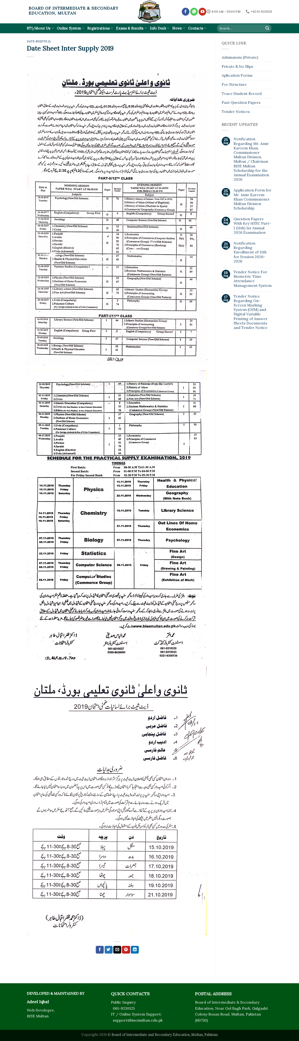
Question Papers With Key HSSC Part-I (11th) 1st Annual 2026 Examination (252, 226)
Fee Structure (234, 84)
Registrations (98, 28)
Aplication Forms (237, 75)
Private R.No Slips (237, 66)
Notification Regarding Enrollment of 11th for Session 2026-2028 (250, 252)
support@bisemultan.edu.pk (138, 1020)
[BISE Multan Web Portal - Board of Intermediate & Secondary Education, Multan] (149, 11)
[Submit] (267, 28)
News (177, 28)
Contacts (195, 28)
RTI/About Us (38, 28)
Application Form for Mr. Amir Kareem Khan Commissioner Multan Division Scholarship (252, 199)
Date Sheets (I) (38, 41)
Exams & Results (129, 28)
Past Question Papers (241, 102)
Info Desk (158, 28)
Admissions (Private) (240, 57)
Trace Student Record (242, 93)
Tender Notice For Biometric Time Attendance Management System (253, 279)
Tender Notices (236, 111)
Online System (69, 28)
